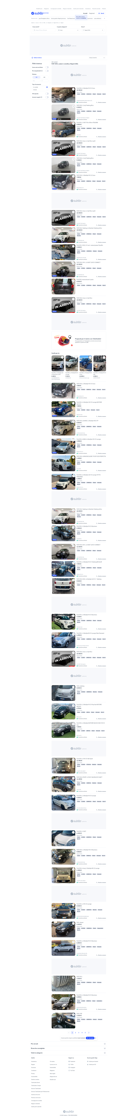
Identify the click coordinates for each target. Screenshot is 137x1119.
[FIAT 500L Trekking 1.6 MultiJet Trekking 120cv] (79, 235)
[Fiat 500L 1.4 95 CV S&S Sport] (79, 766)
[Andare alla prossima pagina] (88, 1032)
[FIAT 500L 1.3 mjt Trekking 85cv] (79, 112)
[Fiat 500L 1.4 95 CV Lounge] (79, 911)
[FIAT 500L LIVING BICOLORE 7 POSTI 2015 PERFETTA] (79, 464)
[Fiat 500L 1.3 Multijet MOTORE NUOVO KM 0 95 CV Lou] (79, 730)
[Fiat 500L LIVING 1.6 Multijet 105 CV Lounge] (79, 446)
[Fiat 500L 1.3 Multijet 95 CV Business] (79, 533)
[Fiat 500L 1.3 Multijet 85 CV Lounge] (71, 367)
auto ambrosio (97, 18)
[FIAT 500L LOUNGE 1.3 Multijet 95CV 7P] (79, 428)
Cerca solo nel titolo (37, 67)
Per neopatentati (36, 71)
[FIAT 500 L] (79, 984)
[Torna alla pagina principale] (40, 13)
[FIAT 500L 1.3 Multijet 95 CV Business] (79, 857)
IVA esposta (35, 93)
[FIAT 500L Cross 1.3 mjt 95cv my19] (79, 148)
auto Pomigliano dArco (44, 18)
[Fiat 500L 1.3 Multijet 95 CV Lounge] (79, 803)
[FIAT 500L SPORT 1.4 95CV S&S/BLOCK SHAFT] (79, 784)
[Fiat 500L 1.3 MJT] (79, 838)
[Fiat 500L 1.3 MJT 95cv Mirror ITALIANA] (79, 130)
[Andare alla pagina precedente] (68, 1032)
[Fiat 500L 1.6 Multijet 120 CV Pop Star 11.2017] (58, 367)
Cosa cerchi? (36, 27)
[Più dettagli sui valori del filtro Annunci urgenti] (41, 97)
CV (36, 77)
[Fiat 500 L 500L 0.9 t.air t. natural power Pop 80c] (79, 252)
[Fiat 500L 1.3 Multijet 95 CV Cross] (79, 95)
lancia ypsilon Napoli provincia (58, 18)
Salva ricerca (38, 57)
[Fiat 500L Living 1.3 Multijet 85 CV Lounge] (79, 875)
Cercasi (35, 89)
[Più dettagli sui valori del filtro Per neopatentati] (42, 71)
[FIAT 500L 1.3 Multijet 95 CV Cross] (79, 182)
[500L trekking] (79, 693)
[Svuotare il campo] (102, 30)
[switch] (47, 67)
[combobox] (45, 30)
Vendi (102, 13)
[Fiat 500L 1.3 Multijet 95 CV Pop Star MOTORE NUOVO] (79, 712)
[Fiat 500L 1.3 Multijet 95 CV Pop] (99, 367)
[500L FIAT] (79, 1020)
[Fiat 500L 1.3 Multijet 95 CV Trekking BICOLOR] (79, 569)
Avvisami (91, 1038)
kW (44, 77)
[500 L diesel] (79, 930)
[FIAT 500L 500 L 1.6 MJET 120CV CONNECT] (79, 269)
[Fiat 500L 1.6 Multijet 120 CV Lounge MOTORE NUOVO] (79, 409)
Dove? (83, 27)
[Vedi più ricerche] (104, 18)
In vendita (35, 87)
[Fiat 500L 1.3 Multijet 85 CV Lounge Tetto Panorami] (79, 640)
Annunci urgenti (36, 97)
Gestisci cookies (35, 1079)
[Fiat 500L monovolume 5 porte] (79, 287)
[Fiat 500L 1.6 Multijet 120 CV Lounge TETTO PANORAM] (79, 482)
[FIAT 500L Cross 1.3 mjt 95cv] (79, 305)
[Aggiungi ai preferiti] (73, 89)
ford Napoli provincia (72, 18)
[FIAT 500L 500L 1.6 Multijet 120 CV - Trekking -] (79, 586)
